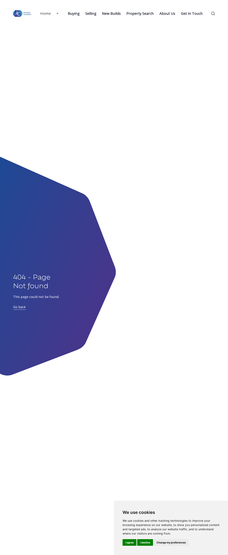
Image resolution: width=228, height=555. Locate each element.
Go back (19, 307)
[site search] (213, 13)
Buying (74, 13)
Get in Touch (192, 13)
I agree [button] (129, 542)
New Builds (111, 13)
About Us (167, 13)
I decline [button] (145, 542)
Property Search (140, 13)
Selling (90, 13)
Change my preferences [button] (171, 542)
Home (45, 13)
